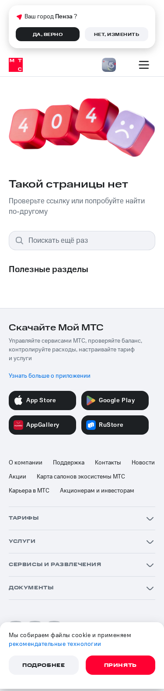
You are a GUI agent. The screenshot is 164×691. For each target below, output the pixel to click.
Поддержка (68, 462)
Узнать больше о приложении (50, 376)
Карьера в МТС (29, 490)
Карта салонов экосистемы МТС (81, 476)
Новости (143, 462)
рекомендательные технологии (55, 644)
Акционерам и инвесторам (97, 490)
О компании (25, 462)
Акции (17, 476)
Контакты (108, 462)
